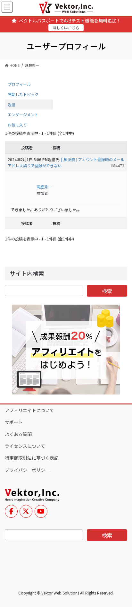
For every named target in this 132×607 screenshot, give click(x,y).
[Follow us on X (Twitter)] (26, 511)
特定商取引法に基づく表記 (32, 458)
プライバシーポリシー (27, 470)
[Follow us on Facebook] (11, 511)
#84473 (117, 165)
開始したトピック (23, 94)
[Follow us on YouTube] (41, 511)
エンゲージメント (23, 114)
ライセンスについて (25, 446)
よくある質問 (18, 434)
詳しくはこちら (66, 27)
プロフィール (19, 84)
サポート (14, 422)
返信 (11, 104)
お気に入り (17, 124)
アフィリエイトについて (29, 410)
